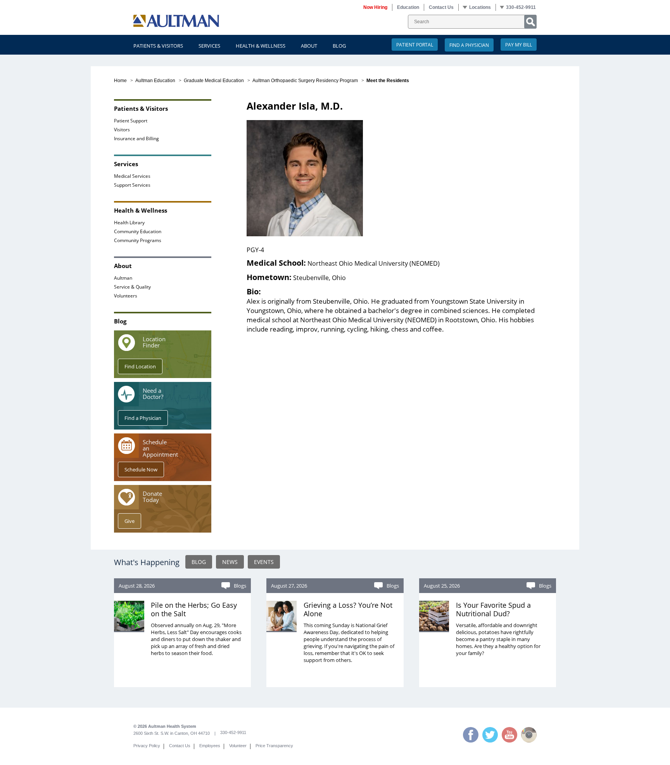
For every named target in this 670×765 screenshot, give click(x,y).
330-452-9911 (233, 732)
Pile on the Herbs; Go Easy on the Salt (194, 609)
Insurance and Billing (136, 138)
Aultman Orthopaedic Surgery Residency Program (305, 80)
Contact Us (179, 745)
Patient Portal (414, 44)
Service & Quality (132, 287)
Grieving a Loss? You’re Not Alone (348, 609)
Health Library (129, 222)
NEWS (230, 562)
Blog (339, 45)
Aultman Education (155, 80)
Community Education (137, 231)
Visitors (122, 129)
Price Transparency (274, 745)
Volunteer (238, 745)
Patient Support (130, 120)
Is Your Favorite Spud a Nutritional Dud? (493, 609)
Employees (209, 745)
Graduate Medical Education (214, 80)
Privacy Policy (146, 745)
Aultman (123, 278)
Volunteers (125, 295)
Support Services (132, 185)
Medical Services (132, 176)
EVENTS (264, 562)
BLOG (199, 562)
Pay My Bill (518, 44)
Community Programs (137, 240)
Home (120, 80)
